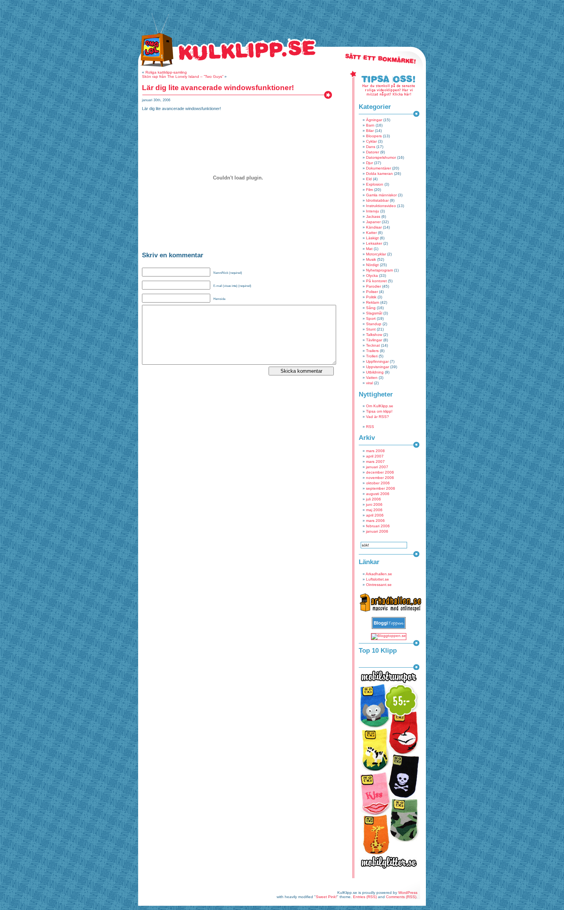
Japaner (373, 222)
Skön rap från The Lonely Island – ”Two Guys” (182, 76)
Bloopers (374, 136)
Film (369, 190)
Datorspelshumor (381, 157)
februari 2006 (378, 526)
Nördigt (372, 265)
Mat (369, 249)
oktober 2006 (378, 483)
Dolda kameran (379, 173)
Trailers (372, 351)
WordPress (407, 892)
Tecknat (373, 345)
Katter (371, 232)
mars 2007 (375, 461)
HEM (152, 37)
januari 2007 (377, 467)
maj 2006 (374, 510)
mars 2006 (375, 520)
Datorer (372, 152)
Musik (371, 259)
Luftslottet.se (377, 579)
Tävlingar (374, 340)
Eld (369, 179)
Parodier (373, 286)
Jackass (373, 216)
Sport (371, 318)
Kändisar (374, 227)
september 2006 (380, 488)
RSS (370, 427)
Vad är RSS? (377, 417)
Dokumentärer (378, 168)
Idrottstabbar (377, 200)
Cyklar (371, 141)
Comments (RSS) (401, 897)
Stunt (371, 329)
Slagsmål (374, 313)
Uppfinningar (377, 361)
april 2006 (375, 515)
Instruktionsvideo (381, 206)
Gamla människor (381, 195)
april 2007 (375, 456)
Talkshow (374, 334)
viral (369, 383)
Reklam (372, 302)
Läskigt (372, 238)
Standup (373, 324)
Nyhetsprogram (379, 270)
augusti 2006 (377, 494)
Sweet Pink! (326, 897)
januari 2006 (377, 531)
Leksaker (374, 243)
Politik (371, 297)
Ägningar (374, 120)
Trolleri (372, 356)
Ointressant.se (379, 585)
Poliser (372, 292)
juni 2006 (374, 504)
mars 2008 (375, 451)
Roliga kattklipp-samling (166, 72)
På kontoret (376, 281)
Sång (371, 308)
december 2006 (380, 472)
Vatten (372, 377)
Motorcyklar (376, 254)
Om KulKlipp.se (379, 406)
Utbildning (375, 372)
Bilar (370, 130)
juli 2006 (373, 499)
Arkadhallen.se (379, 574)
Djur (369, 163)
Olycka (372, 275)
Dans (370, 147)
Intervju (372, 211)
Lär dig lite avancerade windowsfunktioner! (218, 88)
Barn (370, 125)
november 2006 (380, 478)
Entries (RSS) (365, 897)
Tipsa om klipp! (379, 411)
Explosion (374, 184)
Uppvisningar (377, 367)
